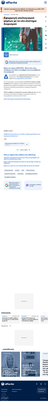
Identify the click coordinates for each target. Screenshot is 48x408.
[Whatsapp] (45, 43)
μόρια (23, 170)
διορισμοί (17, 170)
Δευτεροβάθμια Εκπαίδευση (31, 173)
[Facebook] (45, 26)
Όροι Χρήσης (4, 389)
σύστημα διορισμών (9, 170)
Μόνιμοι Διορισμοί (30, 170)
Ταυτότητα (14, 391)
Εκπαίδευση (6, 14)
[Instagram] (41, 384)
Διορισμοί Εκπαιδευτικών (10, 173)
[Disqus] (24, 210)
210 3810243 (41, 391)
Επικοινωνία (4, 391)
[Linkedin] (45, 35)
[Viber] (45, 39)
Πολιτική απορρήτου (17, 389)
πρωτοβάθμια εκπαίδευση (10, 177)
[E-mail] (45, 48)
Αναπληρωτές (20, 173)
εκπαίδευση (8, 349)
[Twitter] (45, 30)
